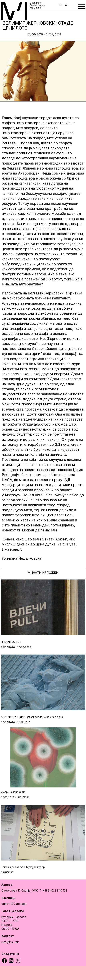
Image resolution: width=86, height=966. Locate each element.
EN (61, 5)
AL (66, 5)
